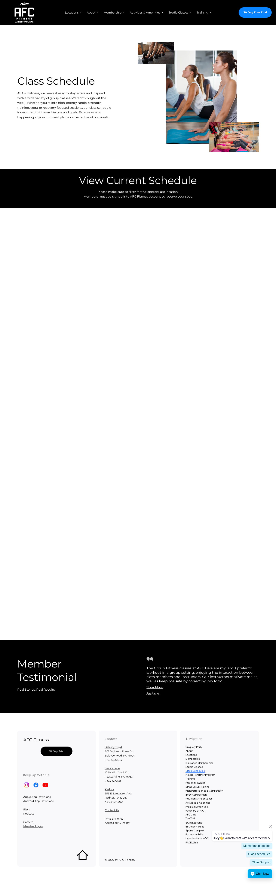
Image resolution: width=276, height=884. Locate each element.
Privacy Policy (114, 818)
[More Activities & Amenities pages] (162, 12)
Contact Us (112, 810)
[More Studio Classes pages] (190, 12)
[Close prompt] (270, 827)
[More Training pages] (210, 12)
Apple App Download (37, 797)
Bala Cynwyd (113, 747)
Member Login (33, 826)
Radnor (109, 789)
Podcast (28, 813)
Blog (26, 809)
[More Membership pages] (123, 12)
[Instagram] (26, 785)
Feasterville (112, 768)
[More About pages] (97, 12)
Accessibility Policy (117, 822)
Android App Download (38, 801)
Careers (28, 822)
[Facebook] (36, 785)
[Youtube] (45, 785)
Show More (154, 687)
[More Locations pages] (80, 12)
